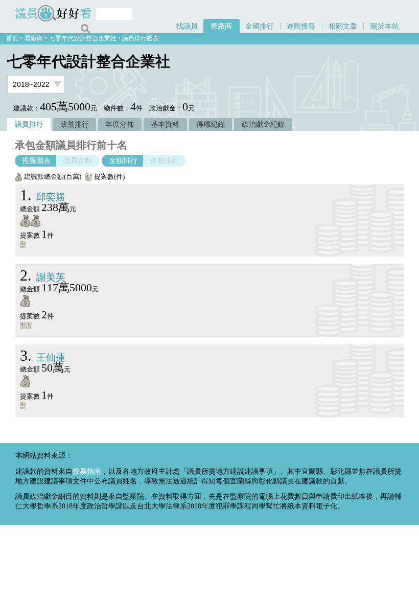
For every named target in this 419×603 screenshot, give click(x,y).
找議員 (187, 26)
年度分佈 (119, 124)
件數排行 (164, 161)
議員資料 (77, 161)
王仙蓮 (42, 357)
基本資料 (165, 124)
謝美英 (42, 277)
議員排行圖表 (140, 38)
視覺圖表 (36, 161)
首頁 (12, 38)
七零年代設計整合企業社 (83, 38)
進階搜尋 (301, 26)
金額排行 (123, 161)
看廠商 (221, 26)
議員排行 (29, 124)
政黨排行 (74, 124)
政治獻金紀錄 (263, 124)
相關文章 (343, 26)
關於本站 (384, 26)
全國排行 (259, 26)
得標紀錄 (210, 124)
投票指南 (87, 471)
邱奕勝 (42, 197)
